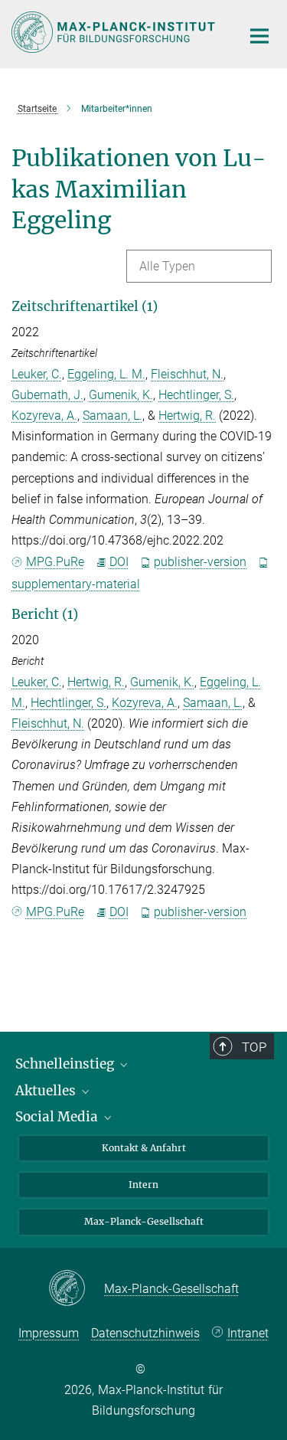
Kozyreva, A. (44, 415)
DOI (119, 562)
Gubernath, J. (47, 395)
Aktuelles (47, 1090)
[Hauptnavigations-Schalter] (259, 36)
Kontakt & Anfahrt (144, 1148)
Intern (143, 1184)
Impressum (48, 1333)
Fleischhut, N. (187, 374)
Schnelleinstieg (66, 1064)
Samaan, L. (112, 415)
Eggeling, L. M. (106, 374)
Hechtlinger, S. (196, 395)
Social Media (58, 1116)
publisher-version (200, 562)
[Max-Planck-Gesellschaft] (76, 1289)
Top (254, 1047)
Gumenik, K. (121, 395)
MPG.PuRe (55, 562)
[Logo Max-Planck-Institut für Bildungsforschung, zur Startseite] (114, 32)
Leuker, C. (36, 374)
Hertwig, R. (187, 415)
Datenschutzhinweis (145, 1333)
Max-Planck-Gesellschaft (144, 1221)
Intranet (248, 1333)
